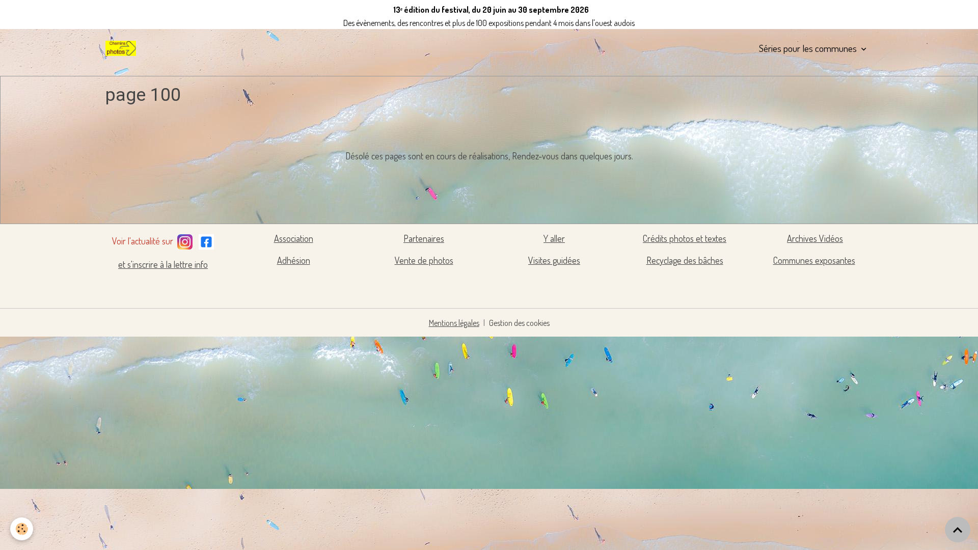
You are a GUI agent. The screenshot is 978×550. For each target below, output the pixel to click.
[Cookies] (21, 528)
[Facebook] (206, 240)
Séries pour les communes (809, 48)
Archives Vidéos (815, 238)
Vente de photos (424, 260)
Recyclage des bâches (684, 260)
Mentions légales (454, 323)
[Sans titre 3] (185, 240)
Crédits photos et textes (684, 238)
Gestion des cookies (519, 323)
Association (293, 238)
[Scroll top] (957, 529)
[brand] (122, 48)
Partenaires (423, 238)
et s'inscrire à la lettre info (163, 264)
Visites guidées (554, 260)
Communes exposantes (814, 260)
